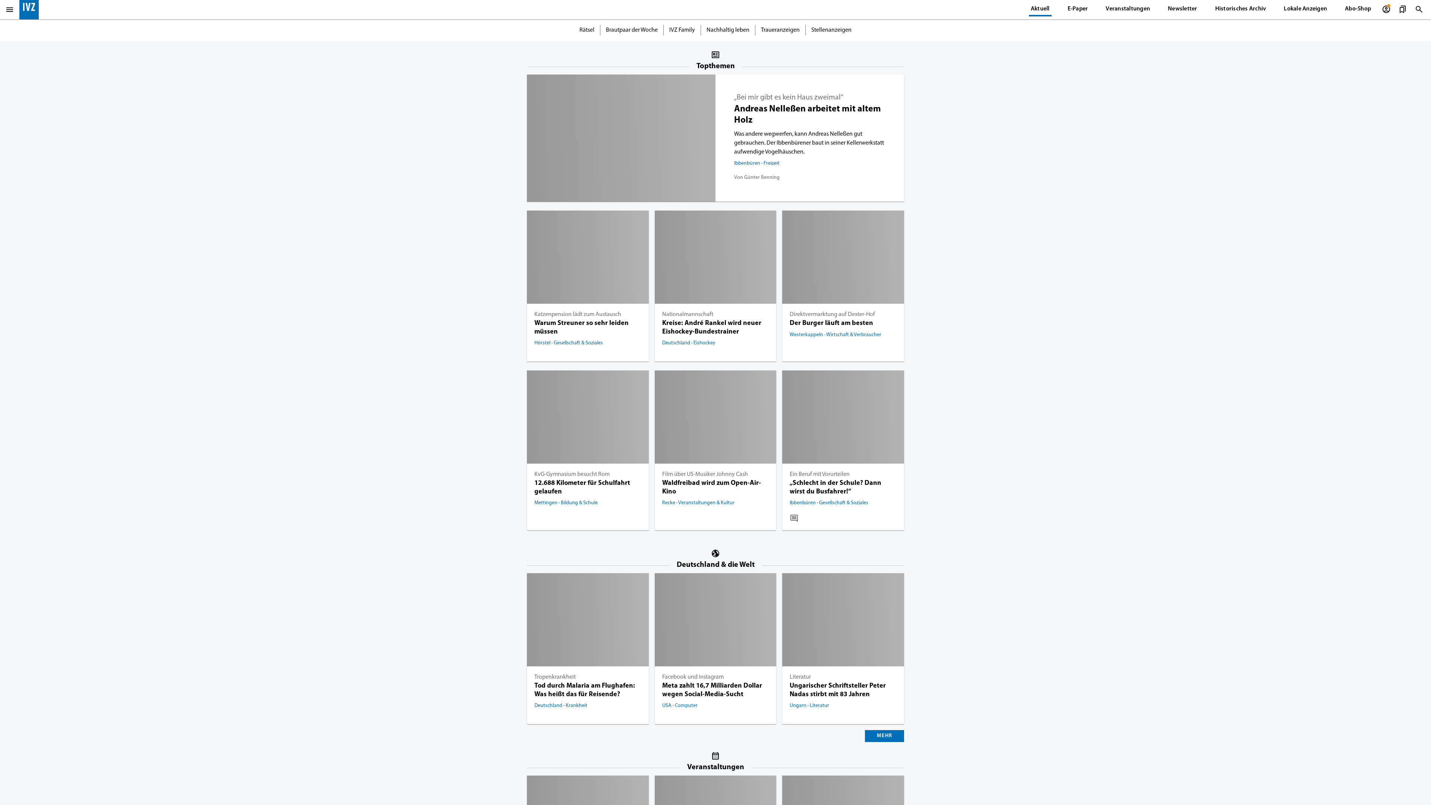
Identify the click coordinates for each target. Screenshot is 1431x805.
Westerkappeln (807, 335)
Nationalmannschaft (687, 315)
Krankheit (576, 706)
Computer (686, 706)
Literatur (800, 678)
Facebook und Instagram (693, 678)
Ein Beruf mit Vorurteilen (820, 475)
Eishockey (705, 344)
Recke (669, 503)
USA (667, 706)
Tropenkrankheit (555, 678)
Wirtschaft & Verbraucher (853, 335)
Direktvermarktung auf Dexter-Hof (832, 315)
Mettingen (546, 503)
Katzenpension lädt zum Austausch (577, 315)
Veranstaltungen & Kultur (706, 503)
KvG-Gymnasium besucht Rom (572, 475)
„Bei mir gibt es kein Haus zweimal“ (788, 97)
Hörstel (543, 344)
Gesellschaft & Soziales (578, 344)
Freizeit (772, 164)
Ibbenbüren (747, 164)
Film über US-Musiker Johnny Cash (705, 475)
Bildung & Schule (579, 503)
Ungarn (799, 706)
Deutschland (676, 344)
